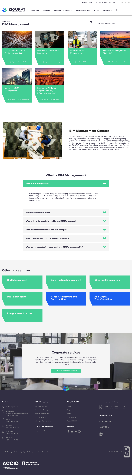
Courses (46, 10)
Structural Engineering (42, 413)
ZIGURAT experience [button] (63, 10)
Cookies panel (31, 452)
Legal (4, 452)
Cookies (16, 452)
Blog (90, 2)
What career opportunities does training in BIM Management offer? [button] (54, 247)
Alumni (84, 2)
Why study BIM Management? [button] (38, 212)
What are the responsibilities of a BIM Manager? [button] (46, 229)
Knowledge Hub (83, 10)
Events (69, 413)
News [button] (96, 10)
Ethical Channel (43, 452)
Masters (35, 10)
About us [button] (107, 10)
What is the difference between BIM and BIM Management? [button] (51, 221)
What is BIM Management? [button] (37, 183)
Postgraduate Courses (42, 431)
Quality (22, 452)
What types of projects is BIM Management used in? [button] (48, 238)
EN (125, 2)
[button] (117, 10)
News (69, 406)
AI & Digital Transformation (43, 421)
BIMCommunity (72, 417)
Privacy (9, 452)
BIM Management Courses (89, 131)
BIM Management (41, 406)
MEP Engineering (40, 417)
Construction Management (43, 410)
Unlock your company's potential (66, 371)
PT (129, 2)
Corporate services (101, 2)
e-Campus (112, 2)
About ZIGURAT (72, 421)
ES (122, 2)
